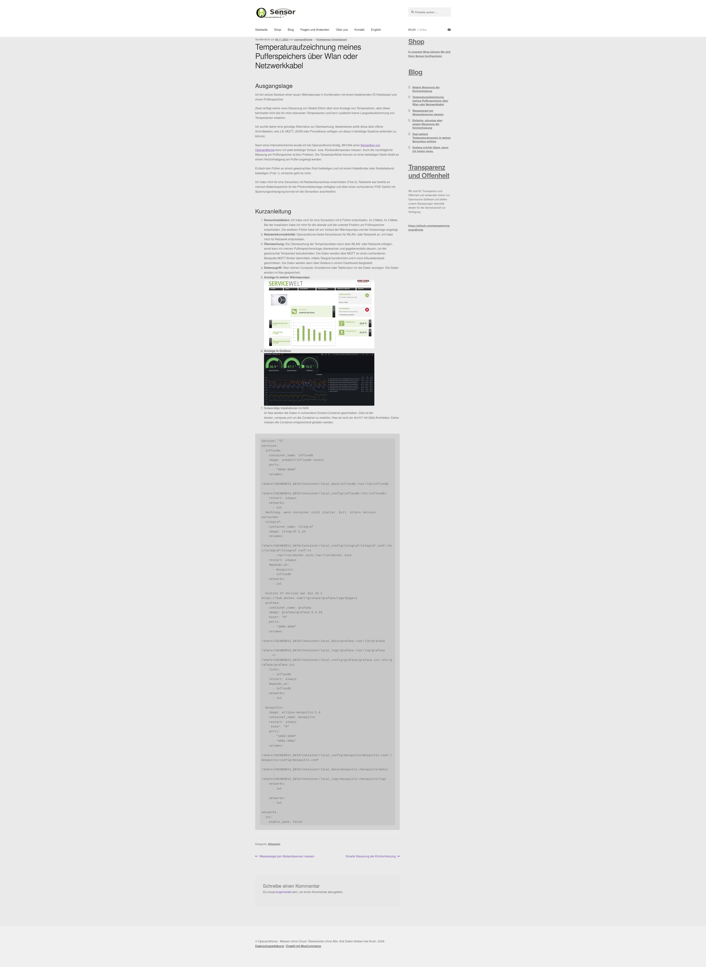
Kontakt (359, 29)
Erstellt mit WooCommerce (303, 946)
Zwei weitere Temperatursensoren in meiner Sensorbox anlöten (431, 137)
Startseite (261, 29)
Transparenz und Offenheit (428, 171)
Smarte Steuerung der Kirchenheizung (371, 856)
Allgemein (274, 844)
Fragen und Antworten (314, 29)
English (376, 29)
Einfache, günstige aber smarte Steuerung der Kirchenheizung (427, 124)
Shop (277, 29)
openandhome (303, 39)
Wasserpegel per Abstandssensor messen (286, 856)
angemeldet (283, 892)
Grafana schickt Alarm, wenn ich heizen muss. (430, 149)
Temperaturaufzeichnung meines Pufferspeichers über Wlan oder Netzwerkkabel (430, 100)
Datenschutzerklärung (269, 946)
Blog (291, 29)
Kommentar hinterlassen (331, 39)
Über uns (342, 29)
